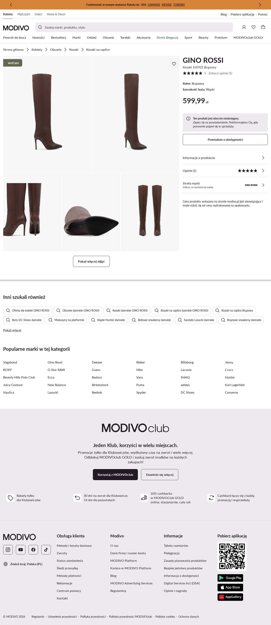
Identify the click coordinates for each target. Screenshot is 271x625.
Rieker (140, 362)
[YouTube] (20, 549)
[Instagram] (8, 549)
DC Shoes (187, 392)
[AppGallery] (230, 597)
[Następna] (260, 5)
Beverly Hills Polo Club (19, 377)
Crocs (229, 370)
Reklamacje (64, 583)
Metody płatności (69, 575)
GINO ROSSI (203, 60)
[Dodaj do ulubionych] (174, 64)
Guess (96, 370)
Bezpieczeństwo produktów (183, 568)
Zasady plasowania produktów (185, 560)
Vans (139, 377)
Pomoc (263, 14)
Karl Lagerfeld (234, 385)
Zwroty (62, 553)
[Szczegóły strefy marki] (263, 185)
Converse (231, 392)
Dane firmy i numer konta (128, 553)
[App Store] (230, 588)
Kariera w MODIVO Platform (130, 568)
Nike (139, 370)
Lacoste (186, 370)
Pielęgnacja (172, 553)
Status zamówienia (70, 560)
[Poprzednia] (11, 5)
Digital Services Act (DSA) (182, 583)
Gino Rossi (55, 362)
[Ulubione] (253, 27)
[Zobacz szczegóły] (263, 157)
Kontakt (62, 598)
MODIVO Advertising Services (131, 583)
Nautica (8, 392)
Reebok (97, 392)
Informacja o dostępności (181, 575)
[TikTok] (46, 549)
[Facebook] (33, 549)
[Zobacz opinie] (263, 170)
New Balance (57, 385)
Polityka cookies (165, 616)
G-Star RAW (56, 370)
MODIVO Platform (123, 560)
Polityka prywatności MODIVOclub (130, 616)
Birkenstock (100, 385)
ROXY (7, 370)
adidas (185, 385)
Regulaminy (118, 591)
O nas (114, 545)
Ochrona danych (189, 616)
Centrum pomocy (69, 591)
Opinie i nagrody (175, 591)
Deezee (97, 362)
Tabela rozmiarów (176, 545)
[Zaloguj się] (244, 27)
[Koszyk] (263, 27)
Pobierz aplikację (242, 14)
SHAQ (185, 377)
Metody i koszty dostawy (74, 545)
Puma (140, 385)
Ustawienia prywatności (62, 616)
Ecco (51, 377)
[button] (47, 114)
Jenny (229, 362)
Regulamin (38, 616)
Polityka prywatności (93, 616)
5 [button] (207, 73)
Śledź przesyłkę (67, 568)
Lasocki (53, 392)
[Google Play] (230, 578)
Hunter (230, 377)
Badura (97, 377)
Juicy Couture (13, 385)
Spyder (141, 392)
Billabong (187, 362)
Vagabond (10, 362)
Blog (224, 14)
